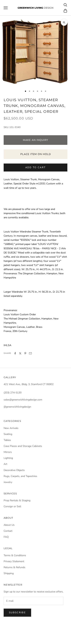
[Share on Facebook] (15, 353)
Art (5, 464)
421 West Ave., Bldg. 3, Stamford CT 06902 (29, 384)
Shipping (9, 573)
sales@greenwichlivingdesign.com (23, 399)
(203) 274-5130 (12, 392)
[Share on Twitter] (20, 353)
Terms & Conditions (15, 555)
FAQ (6, 537)
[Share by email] (30, 353)
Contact (8, 531)
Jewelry (8, 482)
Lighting (8, 458)
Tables (7, 440)
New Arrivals (11, 428)
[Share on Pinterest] (25, 353)
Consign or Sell (12, 506)
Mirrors (8, 452)
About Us (9, 525)
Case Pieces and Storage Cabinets (23, 446)
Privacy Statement (14, 561)
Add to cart (35, 167)
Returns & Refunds (14, 567)
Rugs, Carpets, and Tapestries (20, 476)
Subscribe (17, 612)
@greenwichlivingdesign (17, 406)
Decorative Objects (14, 470)
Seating (8, 434)
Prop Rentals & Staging (17, 500)
